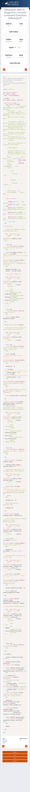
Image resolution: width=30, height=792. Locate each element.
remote (21, 41)
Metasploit (9, 41)
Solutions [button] (15, 761)
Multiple (9, 57)
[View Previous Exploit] (4, 69)
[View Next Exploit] (26, 69)
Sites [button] (15, 758)
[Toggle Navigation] (3, 3)
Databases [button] (14, 752)
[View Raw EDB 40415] (20, 47)
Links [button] (15, 755)
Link (20, 740)
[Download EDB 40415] (15, 47)
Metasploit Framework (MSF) (4, 742)
